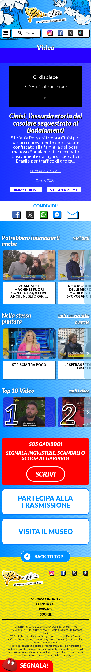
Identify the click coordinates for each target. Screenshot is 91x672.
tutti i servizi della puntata (73, 318)
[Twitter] (70, 33)
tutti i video (79, 390)
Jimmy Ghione (26, 190)
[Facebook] (60, 33)
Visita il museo (45, 531)
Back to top (48, 556)
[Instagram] (50, 33)
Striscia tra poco (29, 364)
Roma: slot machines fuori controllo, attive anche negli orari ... (29, 291)
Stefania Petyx (63, 190)
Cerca (30, 33)
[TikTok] (80, 33)
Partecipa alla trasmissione (45, 501)
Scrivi (46, 474)
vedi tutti (81, 237)
